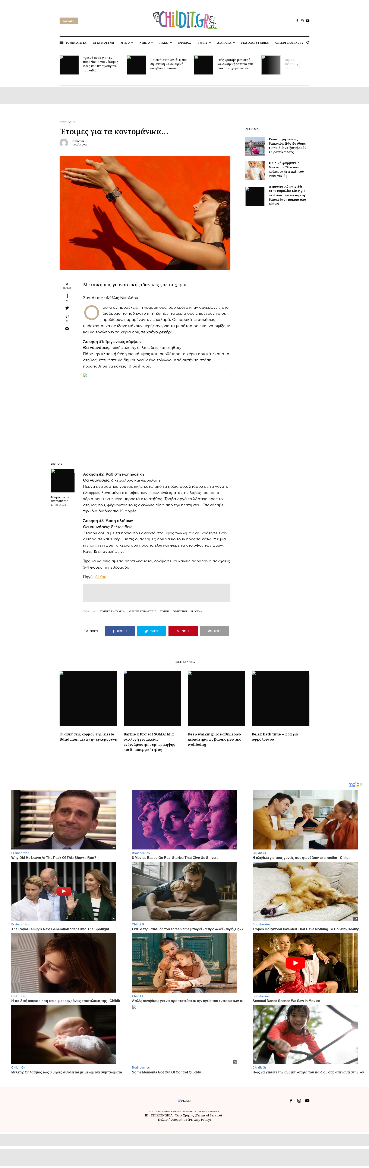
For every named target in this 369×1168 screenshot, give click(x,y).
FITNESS (64, 122)
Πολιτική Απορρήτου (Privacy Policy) (184, 1120)
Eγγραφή (68, 20)
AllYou (100, 577)
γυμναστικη (180, 611)
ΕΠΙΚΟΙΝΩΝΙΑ (162, 1115)
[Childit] (184, 19)
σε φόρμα (196, 611)
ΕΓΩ (72, 122)
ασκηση (164, 611)
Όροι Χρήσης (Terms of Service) (199, 1115)
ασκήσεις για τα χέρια (112, 611)
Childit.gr (78, 141)
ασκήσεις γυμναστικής (142, 611)
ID (146, 1115)
